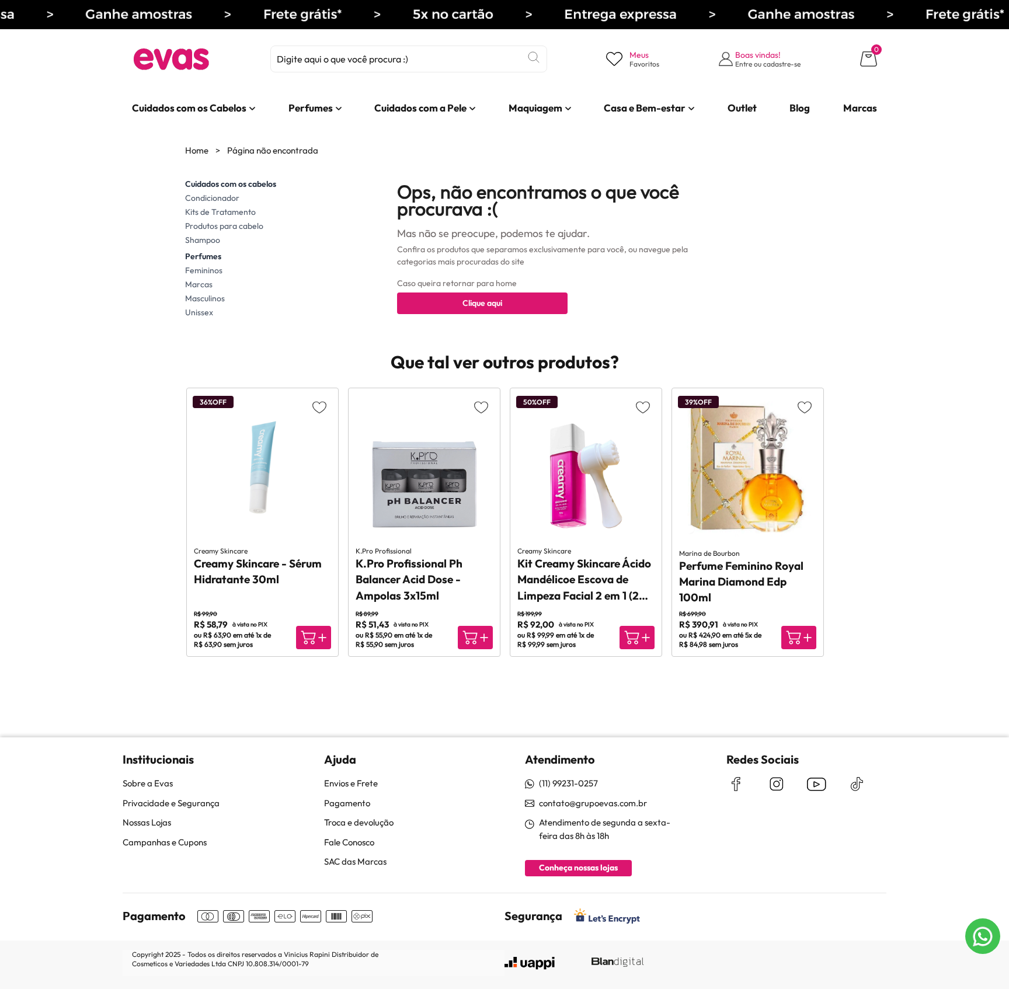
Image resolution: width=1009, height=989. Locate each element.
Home (196, 150)
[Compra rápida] (313, 637)
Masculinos (205, 298)
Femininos (203, 270)
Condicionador (212, 198)
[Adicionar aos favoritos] (319, 407)
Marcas (199, 284)
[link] (189, 108)
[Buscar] (534, 57)
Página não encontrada (272, 150)
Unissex (199, 312)
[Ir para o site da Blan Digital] (617, 963)
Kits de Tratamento (220, 212)
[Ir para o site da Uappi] (530, 963)
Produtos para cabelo (224, 226)
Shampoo (202, 240)
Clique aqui (482, 303)
